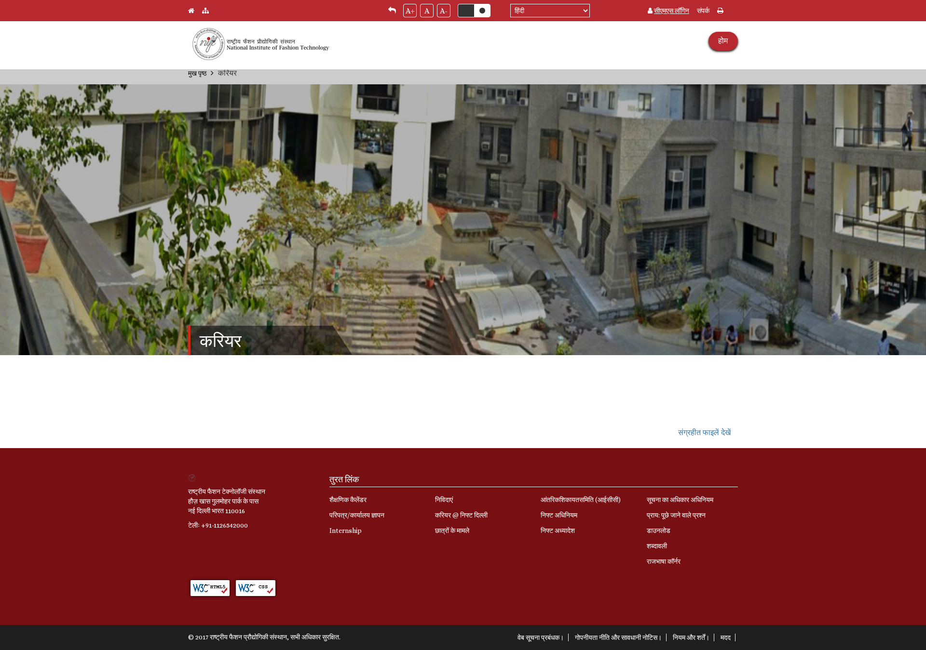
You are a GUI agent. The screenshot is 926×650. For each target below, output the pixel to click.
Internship (345, 530)
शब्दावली (657, 546)
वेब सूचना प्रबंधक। (540, 637)
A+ (410, 10)
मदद (726, 637)
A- (444, 10)
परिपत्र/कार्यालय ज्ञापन (356, 515)
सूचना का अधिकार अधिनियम (680, 500)
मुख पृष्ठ (197, 73)
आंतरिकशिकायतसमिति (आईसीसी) (581, 500)
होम (723, 40)
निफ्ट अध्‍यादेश (558, 530)
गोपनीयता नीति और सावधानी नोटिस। (618, 637)
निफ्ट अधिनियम (559, 515)
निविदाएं (444, 500)
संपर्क (703, 10)
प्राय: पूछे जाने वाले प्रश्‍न (676, 515)
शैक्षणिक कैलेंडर (348, 500)
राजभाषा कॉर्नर (664, 561)
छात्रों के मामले (452, 530)
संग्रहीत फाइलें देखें (704, 432)
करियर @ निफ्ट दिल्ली (461, 515)
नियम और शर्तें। (691, 637)
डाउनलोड (658, 530)
